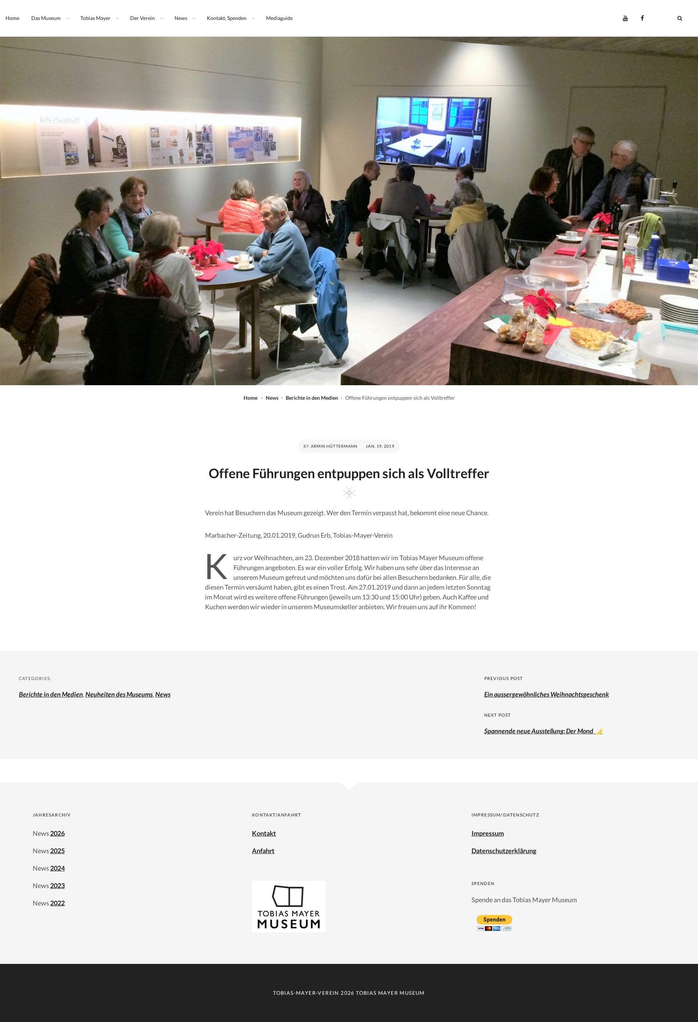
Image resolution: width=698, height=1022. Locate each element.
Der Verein (142, 18)
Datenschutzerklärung (504, 851)
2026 (57, 833)
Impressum (488, 833)
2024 (57, 868)
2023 (57, 885)
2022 (57, 903)
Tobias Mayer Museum (390, 993)
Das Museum (46, 18)
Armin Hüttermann (334, 446)
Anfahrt (263, 851)
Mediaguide (279, 18)
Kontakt (264, 833)
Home (12, 18)
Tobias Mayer (95, 18)
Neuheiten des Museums (119, 694)
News (180, 18)
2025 (57, 851)
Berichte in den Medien (312, 398)
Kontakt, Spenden (226, 18)
